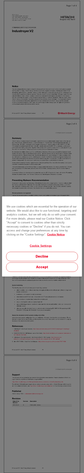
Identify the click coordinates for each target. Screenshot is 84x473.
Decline (42, 256)
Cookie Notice (56, 234)
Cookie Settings (41, 245)
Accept (42, 267)
